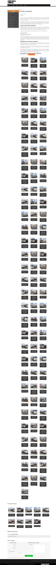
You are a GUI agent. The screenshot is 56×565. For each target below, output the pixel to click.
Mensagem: (31, 544)
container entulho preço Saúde (43, 297)
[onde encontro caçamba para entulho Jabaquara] (34, 279)
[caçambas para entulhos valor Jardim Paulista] (34, 254)
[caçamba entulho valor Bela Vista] (24, 254)
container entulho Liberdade (43, 259)
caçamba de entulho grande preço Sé (34, 181)
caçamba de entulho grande (37, 515)
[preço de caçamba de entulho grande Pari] (43, 372)
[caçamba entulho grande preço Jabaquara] (34, 98)
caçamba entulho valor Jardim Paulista (24, 207)
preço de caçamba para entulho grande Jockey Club (25, 168)
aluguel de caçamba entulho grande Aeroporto (34, 364)
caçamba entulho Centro (34, 90)
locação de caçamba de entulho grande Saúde (43, 471)
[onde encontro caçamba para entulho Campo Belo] (34, 332)
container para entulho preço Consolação (25, 246)
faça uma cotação (31, 54)
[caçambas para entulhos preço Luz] (34, 452)
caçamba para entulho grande (11, 515)
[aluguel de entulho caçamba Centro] (24, 399)
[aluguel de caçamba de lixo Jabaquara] (24, 292)
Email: (14, 546)
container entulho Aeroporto (43, 207)
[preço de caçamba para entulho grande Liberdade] (43, 332)
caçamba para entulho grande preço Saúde (34, 78)
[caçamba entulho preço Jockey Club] (43, 175)
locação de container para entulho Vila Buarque (34, 298)
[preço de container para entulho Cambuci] (34, 227)
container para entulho (20, 515)
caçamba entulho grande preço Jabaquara (34, 103)
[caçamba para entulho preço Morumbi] (34, 319)
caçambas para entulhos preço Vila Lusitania (25, 232)
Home (9, 5)
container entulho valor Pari (34, 219)
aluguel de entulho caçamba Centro (25, 405)
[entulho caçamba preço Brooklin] (24, 279)
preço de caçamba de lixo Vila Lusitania (25, 352)
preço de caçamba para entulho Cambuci (43, 91)
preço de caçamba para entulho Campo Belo (34, 445)
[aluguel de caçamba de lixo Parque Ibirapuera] (24, 110)
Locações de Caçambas (11, 26)
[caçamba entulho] (11, 521)
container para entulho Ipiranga (33, 351)
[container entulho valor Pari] (34, 214)
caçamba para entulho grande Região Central (43, 194)
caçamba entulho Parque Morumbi (43, 141)
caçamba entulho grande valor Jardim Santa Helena (43, 484)
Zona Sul (16, 534)
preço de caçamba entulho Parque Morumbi (43, 272)
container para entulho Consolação (34, 470)
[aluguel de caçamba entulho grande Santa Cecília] (43, 358)
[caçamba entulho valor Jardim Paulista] (24, 201)
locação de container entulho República (24, 497)
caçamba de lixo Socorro (33, 417)
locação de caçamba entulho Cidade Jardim (34, 65)
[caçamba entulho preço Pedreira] (24, 464)
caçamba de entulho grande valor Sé (24, 445)
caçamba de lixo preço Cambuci (24, 219)
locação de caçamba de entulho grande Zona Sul (24, 154)
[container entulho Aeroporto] (43, 201)
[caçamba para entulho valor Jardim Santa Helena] (24, 175)
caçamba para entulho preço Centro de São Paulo (25, 378)
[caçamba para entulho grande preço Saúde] (34, 72)
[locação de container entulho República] (24, 491)
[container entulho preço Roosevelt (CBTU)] (43, 386)
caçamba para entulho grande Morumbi (43, 311)
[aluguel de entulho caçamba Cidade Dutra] (34, 110)
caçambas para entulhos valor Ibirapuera (43, 220)
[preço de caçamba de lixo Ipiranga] (24, 72)
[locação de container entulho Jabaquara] (43, 98)
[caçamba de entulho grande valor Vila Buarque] (34, 266)
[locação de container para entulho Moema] (43, 162)
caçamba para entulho (29, 526)
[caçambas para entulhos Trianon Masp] (24, 452)
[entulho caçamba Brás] (24, 332)
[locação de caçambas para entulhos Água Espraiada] (34, 386)
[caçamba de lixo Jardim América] (34, 189)
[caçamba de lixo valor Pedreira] (24, 189)
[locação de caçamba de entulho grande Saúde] (43, 464)
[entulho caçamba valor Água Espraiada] (24, 98)
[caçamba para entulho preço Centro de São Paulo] (24, 372)
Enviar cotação (29, 555)
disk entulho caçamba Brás (34, 405)
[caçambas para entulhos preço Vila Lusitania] (24, 227)
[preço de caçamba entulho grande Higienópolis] (34, 201)
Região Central (13, 534)
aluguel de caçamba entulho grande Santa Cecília (43, 365)
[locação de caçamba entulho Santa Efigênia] (24, 425)
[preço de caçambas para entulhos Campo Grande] (43, 425)
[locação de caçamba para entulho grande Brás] (24, 319)
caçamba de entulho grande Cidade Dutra (43, 324)
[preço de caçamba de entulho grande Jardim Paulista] (43, 279)
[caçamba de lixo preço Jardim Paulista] (34, 305)
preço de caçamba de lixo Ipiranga (25, 78)
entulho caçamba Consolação (43, 351)
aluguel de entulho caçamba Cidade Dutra (34, 116)
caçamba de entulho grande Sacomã (43, 65)
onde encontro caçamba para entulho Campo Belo (34, 339)
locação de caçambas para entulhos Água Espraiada (34, 392)
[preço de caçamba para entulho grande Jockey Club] (24, 162)
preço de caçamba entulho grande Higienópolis (34, 207)
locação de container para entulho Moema (43, 167)
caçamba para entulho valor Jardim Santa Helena (25, 182)
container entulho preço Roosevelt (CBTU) (43, 391)
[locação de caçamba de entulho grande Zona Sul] (24, 148)
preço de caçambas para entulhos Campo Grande (43, 432)
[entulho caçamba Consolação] (43, 346)
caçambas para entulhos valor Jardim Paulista (34, 259)
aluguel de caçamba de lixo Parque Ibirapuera (24, 116)
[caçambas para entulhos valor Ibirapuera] (43, 214)
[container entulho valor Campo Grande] (43, 72)
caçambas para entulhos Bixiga (34, 128)
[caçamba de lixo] (28, 509)
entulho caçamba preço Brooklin (24, 284)
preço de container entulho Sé (25, 65)
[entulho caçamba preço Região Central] (43, 452)
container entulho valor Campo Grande (43, 78)
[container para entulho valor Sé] (34, 425)
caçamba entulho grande (20, 526)
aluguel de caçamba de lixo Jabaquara (24, 297)
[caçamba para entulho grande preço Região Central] (24, 305)
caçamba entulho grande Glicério (43, 154)
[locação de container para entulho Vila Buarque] (34, 292)
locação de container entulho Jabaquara (43, 103)
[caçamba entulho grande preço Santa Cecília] (34, 135)
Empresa (13, 5)
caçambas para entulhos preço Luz (34, 457)
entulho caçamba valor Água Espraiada (24, 103)
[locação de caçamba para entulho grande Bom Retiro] (43, 227)
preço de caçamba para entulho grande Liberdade (43, 338)
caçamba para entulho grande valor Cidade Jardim (43, 418)
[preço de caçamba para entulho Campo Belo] (34, 439)
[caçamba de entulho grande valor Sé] (24, 439)
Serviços (21, 5)
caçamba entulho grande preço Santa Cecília (34, 141)
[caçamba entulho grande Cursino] (24, 386)
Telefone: (14, 548)
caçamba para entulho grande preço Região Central (24, 312)
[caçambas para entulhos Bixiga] (34, 123)
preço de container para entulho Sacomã (25, 418)
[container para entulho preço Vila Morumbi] (24, 358)
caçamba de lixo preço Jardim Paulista (33, 311)
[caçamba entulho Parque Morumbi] (43, 135)
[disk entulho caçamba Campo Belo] (24, 85)
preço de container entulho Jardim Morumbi (34, 483)
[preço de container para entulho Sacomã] (24, 412)
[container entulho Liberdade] (43, 254)
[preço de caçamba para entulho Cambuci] (43, 85)
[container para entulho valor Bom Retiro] (43, 399)
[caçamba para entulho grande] (11, 509)
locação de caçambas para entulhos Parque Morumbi (24, 484)
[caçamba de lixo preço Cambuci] (24, 214)
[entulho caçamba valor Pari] (24, 266)
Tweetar (22, 15)
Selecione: (9, 534)
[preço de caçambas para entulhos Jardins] (24, 135)
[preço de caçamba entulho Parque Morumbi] (43, 266)
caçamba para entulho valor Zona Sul (34, 246)
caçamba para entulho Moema (24, 128)
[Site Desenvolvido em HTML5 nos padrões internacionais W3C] (43, 564)
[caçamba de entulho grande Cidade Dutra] (43, 319)
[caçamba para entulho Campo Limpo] (34, 162)
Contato (25, 5)
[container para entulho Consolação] (34, 464)
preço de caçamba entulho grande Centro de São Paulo (43, 247)
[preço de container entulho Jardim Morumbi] (34, 478)
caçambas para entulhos (45, 515)
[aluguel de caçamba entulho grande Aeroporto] (34, 358)
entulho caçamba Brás (24, 338)
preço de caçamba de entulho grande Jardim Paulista (43, 285)
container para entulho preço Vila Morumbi (25, 364)
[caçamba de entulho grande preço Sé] (34, 175)
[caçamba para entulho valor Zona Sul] (34, 240)
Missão (17, 5)
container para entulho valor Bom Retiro (43, 405)
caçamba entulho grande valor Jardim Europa (43, 129)
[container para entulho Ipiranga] (34, 346)
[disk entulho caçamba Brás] (34, 399)
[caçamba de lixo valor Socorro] (34, 148)
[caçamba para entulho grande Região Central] (43, 189)
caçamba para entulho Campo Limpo (34, 167)
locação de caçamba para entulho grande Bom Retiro (43, 233)
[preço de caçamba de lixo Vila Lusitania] (24, 346)
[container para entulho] (20, 509)
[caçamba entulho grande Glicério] (43, 148)
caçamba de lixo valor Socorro (33, 154)
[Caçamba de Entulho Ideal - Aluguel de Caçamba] (12, 1)
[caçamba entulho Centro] (34, 85)
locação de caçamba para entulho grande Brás (24, 325)
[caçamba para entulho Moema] (24, 123)
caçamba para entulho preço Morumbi (34, 324)
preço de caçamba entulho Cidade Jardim (43, 445)
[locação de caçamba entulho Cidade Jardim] (34, 60)
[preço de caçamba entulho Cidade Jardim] (43, 439)
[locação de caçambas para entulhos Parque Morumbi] (24, 478)
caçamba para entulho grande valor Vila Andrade (34, 378)
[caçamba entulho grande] (20, 521)
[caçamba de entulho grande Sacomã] (43, 60)
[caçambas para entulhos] (45, 509)
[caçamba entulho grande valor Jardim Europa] (43, 123)
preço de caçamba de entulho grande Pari (43, 378)
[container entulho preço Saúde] (43, 292)
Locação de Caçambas (11, 24)
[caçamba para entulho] (28, 521)
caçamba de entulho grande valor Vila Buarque (34, 272)
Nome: (14, 544)
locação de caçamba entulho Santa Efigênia (24, 431)
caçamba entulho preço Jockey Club (43, 181)
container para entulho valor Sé (33, 431)
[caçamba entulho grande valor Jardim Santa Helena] (43, 478)
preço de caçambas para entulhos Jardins (24, 141)
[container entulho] (37, 521)
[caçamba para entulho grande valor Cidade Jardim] (43, 412)
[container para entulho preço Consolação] (24, 240)
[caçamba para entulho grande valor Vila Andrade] (34, 372)
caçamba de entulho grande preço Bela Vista (43, 116)
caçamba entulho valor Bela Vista (24, 259)
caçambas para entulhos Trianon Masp (24, 457)
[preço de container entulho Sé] (24, 60)
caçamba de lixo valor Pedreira (24, 194)
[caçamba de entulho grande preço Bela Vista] (43, 110)
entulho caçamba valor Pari (24, 272)
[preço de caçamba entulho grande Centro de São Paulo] (43, 240)
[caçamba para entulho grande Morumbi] (43, 305)
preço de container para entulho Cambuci (34, 232)
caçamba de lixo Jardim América (33, 194)
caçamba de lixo (28, 514)
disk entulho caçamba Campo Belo (24, 91)
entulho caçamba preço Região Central (43, 457)
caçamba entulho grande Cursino (24, 391)
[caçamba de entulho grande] (37, 509)
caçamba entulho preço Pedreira (24, 470)
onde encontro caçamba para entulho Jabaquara (34, 285)
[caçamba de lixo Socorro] (34, 412)
